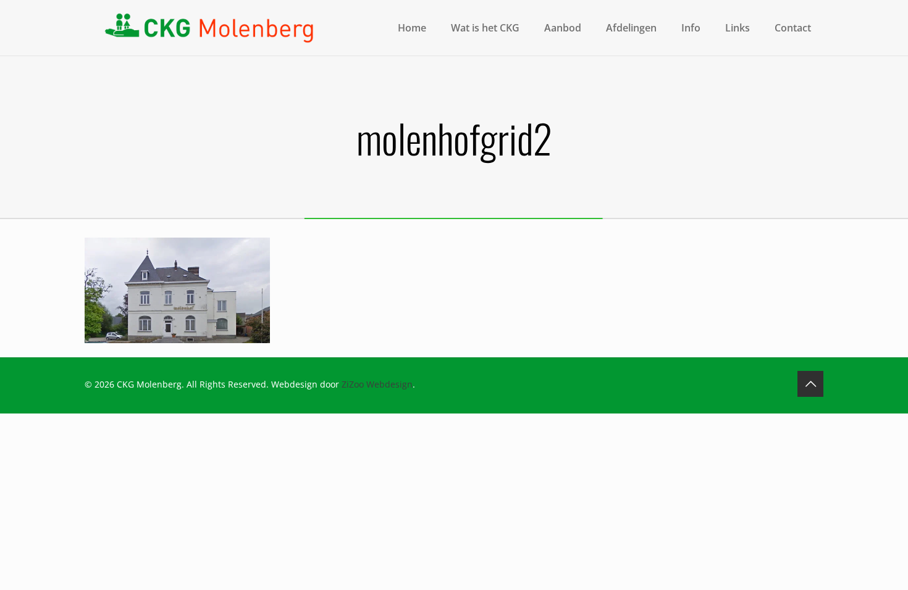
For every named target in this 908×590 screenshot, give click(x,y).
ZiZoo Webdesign (377, 384)
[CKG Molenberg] (208, 28)
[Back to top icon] (810, 384)
